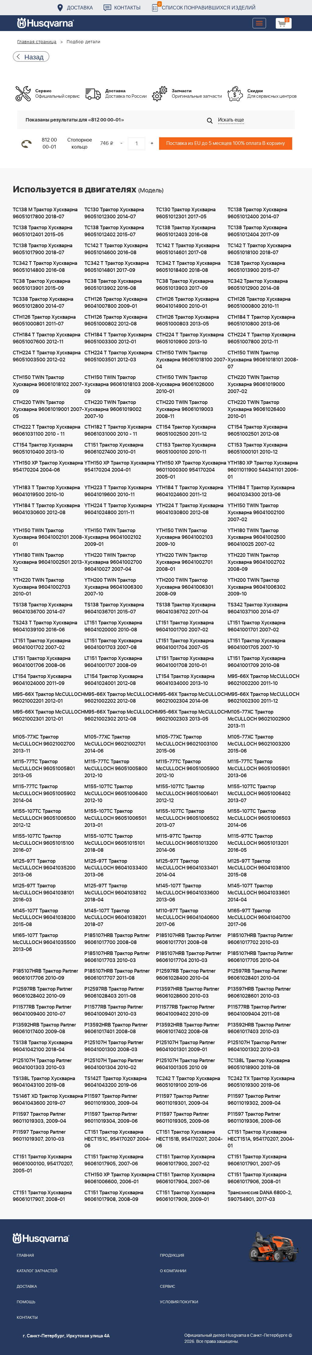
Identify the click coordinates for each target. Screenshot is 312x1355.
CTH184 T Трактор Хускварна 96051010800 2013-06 (261, 321)
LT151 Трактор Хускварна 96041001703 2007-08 (113, 644)
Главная (25, 1255)
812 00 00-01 (49, 143)
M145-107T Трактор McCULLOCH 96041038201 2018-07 (115, 917)
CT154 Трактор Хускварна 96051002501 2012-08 (258, 430)
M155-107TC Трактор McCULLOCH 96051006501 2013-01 (115, 818)
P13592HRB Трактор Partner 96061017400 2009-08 (44, 1028)
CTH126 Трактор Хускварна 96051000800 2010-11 (259, 303)
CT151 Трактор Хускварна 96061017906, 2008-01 (257, 1178)
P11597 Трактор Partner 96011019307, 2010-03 (39, 1136)
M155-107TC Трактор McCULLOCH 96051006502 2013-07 (187, 818)
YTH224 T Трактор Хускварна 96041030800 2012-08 (190, 509)
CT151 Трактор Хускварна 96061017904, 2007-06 (185, 1178)
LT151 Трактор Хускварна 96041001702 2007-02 (42, 644)
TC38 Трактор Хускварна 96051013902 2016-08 (113, 285)
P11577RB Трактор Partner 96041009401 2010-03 (113, 1010)
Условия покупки (179, 1302)
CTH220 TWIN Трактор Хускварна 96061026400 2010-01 (256, 409)
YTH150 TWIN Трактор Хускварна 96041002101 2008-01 (48, 537)
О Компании (173, 1271)
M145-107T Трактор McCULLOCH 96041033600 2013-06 (187, 893)
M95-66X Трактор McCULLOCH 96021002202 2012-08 (120, 698)
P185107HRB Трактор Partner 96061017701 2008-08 (188, 939)
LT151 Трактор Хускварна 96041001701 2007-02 (256, 626)
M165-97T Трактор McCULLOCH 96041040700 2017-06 (259, 917)
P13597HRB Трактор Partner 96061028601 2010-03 (259, 992)
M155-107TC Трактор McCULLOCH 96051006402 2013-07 (259, 793)
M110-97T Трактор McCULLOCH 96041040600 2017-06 (187, 917)
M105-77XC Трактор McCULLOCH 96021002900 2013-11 (259, 719)
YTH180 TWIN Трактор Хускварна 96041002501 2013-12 (48, 562)
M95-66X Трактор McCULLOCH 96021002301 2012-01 (48, 715)
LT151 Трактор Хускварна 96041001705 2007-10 (256, 644)
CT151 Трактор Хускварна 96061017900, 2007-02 (185, 1160)
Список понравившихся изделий (207, 6)
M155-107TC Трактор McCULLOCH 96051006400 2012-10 (115, 793)
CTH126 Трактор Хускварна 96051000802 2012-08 (115, 321)
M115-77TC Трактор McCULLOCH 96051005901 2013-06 (259, 768)
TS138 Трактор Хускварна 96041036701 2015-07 (114, 608)
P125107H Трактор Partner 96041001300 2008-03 (113, 1046)
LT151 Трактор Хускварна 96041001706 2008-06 (42, 662)
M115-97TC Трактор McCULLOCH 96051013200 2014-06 (187, 843)
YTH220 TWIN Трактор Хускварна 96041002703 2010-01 (41, 587)
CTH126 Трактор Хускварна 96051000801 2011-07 (44, 321)
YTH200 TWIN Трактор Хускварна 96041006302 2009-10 (256, 587)
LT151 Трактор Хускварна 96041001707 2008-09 (113, 662)
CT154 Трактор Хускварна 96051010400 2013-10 (43, 448)
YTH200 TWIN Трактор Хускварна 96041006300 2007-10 (113, 587)
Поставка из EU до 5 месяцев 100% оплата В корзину (225, 143)
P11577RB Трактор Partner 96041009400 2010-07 (42, 1010)
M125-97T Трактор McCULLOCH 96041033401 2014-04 (187, 868)
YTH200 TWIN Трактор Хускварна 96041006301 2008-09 (184, 587)
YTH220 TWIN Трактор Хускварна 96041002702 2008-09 (256, 562)
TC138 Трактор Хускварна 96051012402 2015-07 (114, 231)
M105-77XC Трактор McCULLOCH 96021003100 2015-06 (187, 744)
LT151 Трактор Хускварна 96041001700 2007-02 (185, 626)
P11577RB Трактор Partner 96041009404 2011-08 (257, 1010)
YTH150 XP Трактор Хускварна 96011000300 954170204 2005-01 (191, 470)
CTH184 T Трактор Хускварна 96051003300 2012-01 (118, 338)
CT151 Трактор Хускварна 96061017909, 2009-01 (185, 1196)
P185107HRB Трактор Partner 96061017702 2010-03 (260, 939)
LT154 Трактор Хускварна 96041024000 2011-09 (42, 680)
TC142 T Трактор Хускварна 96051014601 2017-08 (188, 249)
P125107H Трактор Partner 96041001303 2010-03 (42, 1064)
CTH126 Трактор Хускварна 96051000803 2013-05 (187, 321)
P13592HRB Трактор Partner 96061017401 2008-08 (115, 1028)
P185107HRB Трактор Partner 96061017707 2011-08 (117, 974)
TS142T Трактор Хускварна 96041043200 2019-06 (115, 1082)
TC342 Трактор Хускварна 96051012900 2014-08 (258, 285)
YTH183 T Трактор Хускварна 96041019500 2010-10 (46, 491)
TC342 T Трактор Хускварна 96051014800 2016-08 (45, 267)
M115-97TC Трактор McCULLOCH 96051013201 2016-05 (258, 843)
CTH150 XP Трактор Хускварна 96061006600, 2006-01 (119, 1178)
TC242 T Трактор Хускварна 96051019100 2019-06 (188, 1082)
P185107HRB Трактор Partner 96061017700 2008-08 (117, 939)
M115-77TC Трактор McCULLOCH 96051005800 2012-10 (115, 768)
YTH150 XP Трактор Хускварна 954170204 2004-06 (48, 466)
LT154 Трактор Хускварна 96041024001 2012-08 (113, 680)
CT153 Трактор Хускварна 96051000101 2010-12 (258, 448)
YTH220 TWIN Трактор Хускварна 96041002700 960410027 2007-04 (113, 562)
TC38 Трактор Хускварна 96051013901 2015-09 (41, 285)
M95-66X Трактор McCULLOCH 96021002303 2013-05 (192, 715)
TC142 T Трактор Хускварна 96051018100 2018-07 (259, 249)
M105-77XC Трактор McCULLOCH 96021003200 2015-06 (259, 744)
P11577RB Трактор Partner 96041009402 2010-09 (185, 1010)
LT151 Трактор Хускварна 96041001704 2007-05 (185, 644)
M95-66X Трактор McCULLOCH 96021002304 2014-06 (192, 698)
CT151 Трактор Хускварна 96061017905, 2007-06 (114, 1160)
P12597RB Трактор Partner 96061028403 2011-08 (114, 992)
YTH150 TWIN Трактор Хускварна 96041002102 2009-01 (112, 537)
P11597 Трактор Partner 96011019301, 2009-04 (182, 1100)
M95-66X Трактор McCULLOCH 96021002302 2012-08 (120, 715)
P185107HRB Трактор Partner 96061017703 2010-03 (117, 957)
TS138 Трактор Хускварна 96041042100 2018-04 (43, 1046)
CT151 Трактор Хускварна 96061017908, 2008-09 (114, 1196)
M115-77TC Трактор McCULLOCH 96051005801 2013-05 (44, 768)
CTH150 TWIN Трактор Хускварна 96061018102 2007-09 (48, 384)
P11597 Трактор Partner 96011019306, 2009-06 (254, 1118)
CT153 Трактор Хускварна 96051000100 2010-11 (186, 448)
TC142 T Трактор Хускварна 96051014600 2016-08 (116, 249)
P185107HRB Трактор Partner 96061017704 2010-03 (188, 957)
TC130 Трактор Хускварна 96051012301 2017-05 (186, 213)
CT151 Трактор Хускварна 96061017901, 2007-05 (257, 1160)
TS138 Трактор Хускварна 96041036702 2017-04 (186, 608)
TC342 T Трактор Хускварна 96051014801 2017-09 (116, 267)
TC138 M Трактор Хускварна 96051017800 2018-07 (45, 213)
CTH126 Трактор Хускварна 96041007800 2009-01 (115, 303)
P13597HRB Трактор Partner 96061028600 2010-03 (187, 992)
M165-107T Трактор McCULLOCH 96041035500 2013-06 (44, 942)
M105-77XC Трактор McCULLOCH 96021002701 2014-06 (115, 744)
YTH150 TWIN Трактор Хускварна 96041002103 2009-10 (184, 537)
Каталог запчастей (37, 1271)
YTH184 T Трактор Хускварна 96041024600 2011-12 (189, 491)
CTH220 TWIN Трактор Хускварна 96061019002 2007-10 (112, 409)
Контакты (127, 7)
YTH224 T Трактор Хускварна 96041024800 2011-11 (118, 509)
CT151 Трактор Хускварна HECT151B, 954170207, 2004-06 (189, 1139)
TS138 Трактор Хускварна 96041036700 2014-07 (43, 608)
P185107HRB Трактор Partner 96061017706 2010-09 (45, 974)
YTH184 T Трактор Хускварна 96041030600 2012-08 (46, 509)
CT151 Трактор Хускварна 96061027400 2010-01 (114, 448)
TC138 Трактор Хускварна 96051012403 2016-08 (186, 231)
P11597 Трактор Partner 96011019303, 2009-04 (39, 1118)
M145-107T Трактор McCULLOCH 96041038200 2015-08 (44, 917)
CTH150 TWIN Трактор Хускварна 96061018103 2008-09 (120, 384)
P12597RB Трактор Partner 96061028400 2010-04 (185, 974)
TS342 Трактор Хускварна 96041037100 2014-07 (258, 608)
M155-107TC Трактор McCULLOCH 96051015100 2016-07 (43, 843)
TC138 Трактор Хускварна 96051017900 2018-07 (43, 249)
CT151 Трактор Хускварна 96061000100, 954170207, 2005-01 (43, 1163)
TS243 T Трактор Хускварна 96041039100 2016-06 (45, 626)
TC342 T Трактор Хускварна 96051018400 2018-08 (188, 267)
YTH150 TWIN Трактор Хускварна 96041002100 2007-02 (256, 512)
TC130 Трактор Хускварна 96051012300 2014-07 (114, 213)
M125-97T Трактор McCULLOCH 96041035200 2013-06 (44, 868)
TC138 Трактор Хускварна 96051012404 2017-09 (257, 231)
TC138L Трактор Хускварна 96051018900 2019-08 (259, 1064)
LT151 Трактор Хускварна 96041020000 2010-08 (113, 626)
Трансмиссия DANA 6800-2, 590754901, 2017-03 (260, 1196)
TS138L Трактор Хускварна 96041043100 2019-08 (44, 1082)
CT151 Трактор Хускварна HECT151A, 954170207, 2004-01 (261, 1139)
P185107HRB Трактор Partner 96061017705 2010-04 (260, 957)
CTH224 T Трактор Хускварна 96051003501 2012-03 (118, 356)
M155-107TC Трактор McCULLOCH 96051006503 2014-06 (259, 818)
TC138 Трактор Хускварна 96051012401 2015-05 (43, 231)
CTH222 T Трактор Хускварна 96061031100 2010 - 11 (46, 430)
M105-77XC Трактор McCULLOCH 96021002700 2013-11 (44, 744)
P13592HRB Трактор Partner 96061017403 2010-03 (259, 1028)
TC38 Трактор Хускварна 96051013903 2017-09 (185, 285)
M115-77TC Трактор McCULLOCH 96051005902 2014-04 (44, 793)
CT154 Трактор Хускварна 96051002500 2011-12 (186, 430)
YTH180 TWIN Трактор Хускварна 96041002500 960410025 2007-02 (256, 537)
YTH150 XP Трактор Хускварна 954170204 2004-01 (119, 466)
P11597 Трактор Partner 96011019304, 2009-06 (111, 1118)
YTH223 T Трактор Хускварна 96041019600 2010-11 (118, 491)
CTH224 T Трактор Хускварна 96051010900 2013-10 (190, 338)
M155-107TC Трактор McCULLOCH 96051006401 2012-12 (187, 793)
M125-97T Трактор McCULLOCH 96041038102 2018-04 (115, 893)
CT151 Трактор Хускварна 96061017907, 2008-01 (42, 1196)
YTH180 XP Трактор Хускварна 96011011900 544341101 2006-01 (263, 470)
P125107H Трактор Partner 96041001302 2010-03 (257, 1046)
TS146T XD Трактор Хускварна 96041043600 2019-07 (48, 1100)
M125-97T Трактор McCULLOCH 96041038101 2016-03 (43, 893)
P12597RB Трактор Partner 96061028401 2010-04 (257, 974)
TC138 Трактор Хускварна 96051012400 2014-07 (257, 213)
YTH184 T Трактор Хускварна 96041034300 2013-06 (261, 491)
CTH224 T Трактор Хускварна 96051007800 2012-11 (262, 338)
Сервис (167, 1287)
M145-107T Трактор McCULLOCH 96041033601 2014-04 (259, 893)
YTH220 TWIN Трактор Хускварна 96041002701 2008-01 (184, 562)
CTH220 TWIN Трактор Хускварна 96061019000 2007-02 (256, 384)
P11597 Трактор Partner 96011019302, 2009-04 (254, 1100)
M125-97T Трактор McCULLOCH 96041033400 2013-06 (115, 868)
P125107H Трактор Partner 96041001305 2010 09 (185, 1064)
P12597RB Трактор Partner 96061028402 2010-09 (42, 992)
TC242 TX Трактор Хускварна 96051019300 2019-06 (261, 1082)
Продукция (172, 1255)
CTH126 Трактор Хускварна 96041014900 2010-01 (187, 303)
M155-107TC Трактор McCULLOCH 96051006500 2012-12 (44, 818)
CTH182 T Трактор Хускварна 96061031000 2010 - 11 (118, 430)
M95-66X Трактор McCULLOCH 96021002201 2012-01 (48, 698)
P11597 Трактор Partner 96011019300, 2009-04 (111, 1100)
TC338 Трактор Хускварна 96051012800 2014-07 (43, 303)
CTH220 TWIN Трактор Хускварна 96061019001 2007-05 (48, 409)
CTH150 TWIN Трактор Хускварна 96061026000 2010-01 (185, 384)
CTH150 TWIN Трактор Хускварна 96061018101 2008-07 (263, 359)
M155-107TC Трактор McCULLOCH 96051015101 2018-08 (114, 843)
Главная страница (37, 42)
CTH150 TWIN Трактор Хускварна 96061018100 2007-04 (191, 359)
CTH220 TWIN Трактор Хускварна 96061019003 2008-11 (184, 409)
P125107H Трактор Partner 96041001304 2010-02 (113, 1064)
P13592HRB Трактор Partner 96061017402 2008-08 (187, 1028)
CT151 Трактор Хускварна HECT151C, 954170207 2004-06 (117, 1139)
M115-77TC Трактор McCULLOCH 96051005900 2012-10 (187, 768)
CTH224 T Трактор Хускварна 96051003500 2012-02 (47, 356)
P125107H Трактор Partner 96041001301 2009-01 (185, 1046)
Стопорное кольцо (79, 143)
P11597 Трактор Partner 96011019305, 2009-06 (182, 1118)
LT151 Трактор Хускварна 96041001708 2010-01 (185, 662)
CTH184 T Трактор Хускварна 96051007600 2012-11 (46, 338)
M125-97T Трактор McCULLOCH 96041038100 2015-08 (259, 868)
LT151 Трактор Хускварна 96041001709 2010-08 (256, 662)
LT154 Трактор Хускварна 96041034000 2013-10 (185, 680)
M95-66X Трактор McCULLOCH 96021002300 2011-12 (263, 698)
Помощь (26, 1302)
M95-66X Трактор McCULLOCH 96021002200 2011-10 (263, 680)
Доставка (80, 7)
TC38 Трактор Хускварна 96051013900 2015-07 (256, 267)
